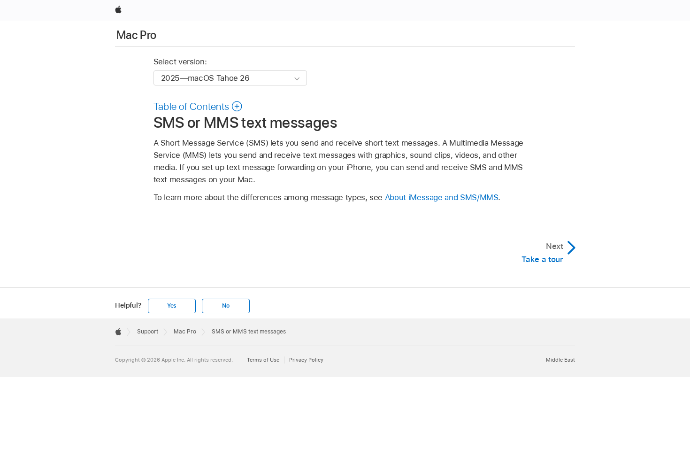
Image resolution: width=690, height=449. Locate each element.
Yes (171, 305)
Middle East (560, 359)
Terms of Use (263, 359)
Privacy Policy (306, 359)
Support (147, 331)
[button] (198, 106)
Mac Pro (136, 35)
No (226, 305)
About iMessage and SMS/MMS (441, 197)
